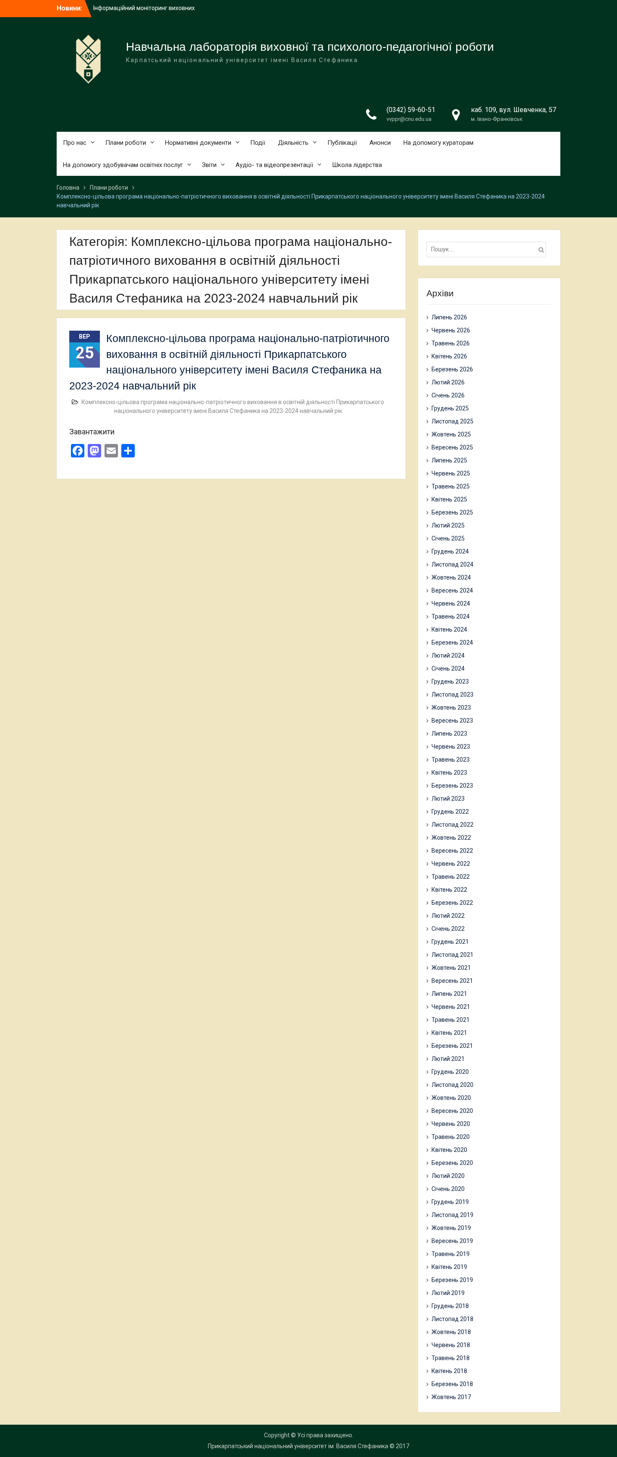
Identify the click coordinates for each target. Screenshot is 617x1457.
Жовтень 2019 (451, 1228)
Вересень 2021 (452, 980)
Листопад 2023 (452, 694)
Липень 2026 (449, 317)
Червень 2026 (450, 330)
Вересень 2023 (452, 720)
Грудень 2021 (450, 941)
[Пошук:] (488, 249)
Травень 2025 (450, 486)
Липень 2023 (449, 733)
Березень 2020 (452, 1162)
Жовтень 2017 (451, 1397)
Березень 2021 (452, 1045)
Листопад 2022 (452, 824)
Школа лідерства (357, 165)
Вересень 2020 (452, 1110)
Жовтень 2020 (451, 1097)
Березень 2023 (452, 785)
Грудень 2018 (450, 1306)
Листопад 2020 (452, 1084)
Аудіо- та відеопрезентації (274, 165)
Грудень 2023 (450, 681)
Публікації (342, 142)
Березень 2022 (452, 902)
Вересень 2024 (452, 590)
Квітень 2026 (449, 356)
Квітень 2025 (449, 499)
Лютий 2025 (448, 525)
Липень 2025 (449, 460)
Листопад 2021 (452, 954)
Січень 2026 (448, 395)
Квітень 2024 (449, 629)
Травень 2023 (450, 759)
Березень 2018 (452, 1384)
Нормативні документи (198, 142)
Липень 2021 (449, 993)
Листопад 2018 (452, 1319)
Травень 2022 (450, 876)
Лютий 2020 (448, 1175)
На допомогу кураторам (438, 142)
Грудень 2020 (450, 1071)
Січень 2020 (448, 1188)
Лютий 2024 (448, 655)
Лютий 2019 (448, 1293)
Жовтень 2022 (451, 837)
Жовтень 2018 (451, 1332)
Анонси (380, 142)
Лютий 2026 (448, 382)
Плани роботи (125, 142)
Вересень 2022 (452, 850)
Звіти (209, 165)
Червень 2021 (450, 1006)
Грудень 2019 (450, 1201)
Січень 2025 (448, 538)
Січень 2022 (448, 928)
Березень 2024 (452, 642)
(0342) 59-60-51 (411, 110)
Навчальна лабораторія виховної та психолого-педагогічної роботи (310, 46)
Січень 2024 (448, 668)
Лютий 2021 (448, 1058)
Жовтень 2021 (451, 967)
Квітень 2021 (449, 1032)
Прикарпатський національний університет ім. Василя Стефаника (298, 1446)
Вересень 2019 (452, 1241)
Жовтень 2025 (451, 434)
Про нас (74, 142)
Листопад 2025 (452, 421)
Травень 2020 (450, 1136)
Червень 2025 (450, 473)
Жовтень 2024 (451, 577)
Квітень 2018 (449, 1371)
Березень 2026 (452, 369)
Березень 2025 (452, 512)
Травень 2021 (450, 1019)
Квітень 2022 (449, 889)
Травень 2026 (450, 343)
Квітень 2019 (449, 1267)
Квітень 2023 (449, 772)
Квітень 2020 (449, 1149)
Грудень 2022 (450, 811)
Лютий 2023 (448, 798)
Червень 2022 (450, 863)
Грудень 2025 (450, 408)
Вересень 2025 (452, 447)
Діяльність (293, 142)
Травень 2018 (450, 1358)
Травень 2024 (450, 616)
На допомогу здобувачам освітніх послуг (123, 165)
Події (257, 142)
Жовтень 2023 (451, 707)
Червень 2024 (450, 603)
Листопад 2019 (452, 1215)
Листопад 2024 (452, 564)
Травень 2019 (450, 1254)
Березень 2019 (452, 1280)
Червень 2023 (450, 746)
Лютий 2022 (448, 915)
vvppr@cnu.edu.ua (409, 119)
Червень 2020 (450, 1123)
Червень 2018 (450, 1345)
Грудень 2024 (450, 551)
